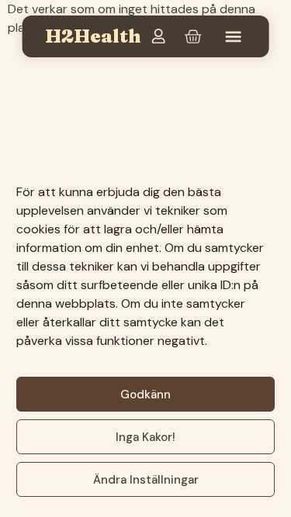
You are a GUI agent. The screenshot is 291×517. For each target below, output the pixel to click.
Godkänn (145, 394)
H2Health (93, 36)
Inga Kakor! (145, 437)
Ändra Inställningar (146, 480)
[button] (233, 37)
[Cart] (192, 36)
